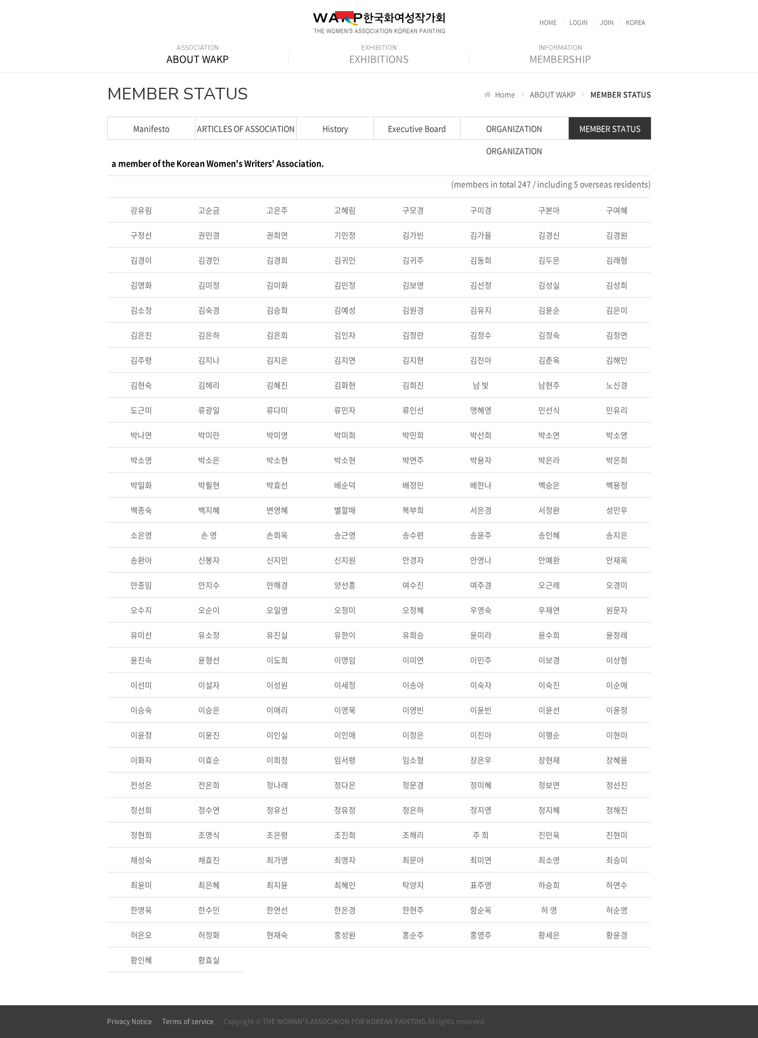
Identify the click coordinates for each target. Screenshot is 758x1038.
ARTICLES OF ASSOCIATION (246, 128)
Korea (635, 22)
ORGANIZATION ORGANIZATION (514, 131)
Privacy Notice (129, 1021)
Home (548, 22)
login (578, 22)
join (607, 22)
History (335, 128)
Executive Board (417, 128)
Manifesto (151, 128)
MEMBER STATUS (609, 128)
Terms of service (188, 1021)
